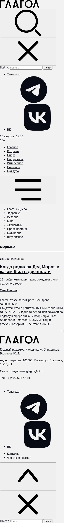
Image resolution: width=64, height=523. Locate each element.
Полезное (13, 167)
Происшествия (17, 228)
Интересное (15, 163)
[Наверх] (28, 477)
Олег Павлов (8, 290)
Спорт (11, 155)
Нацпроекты (15, 159)
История (12, 217)
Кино (10, 220)
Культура (13, 171)
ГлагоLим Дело (17, 209)
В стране (13, 151)
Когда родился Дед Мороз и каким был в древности (29, 269)
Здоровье (13, 212)
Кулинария (14, 233)
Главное (12, 147)
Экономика (14, 225)
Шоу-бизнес (15, 236)
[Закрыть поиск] (28, 51)
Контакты (13, 453)
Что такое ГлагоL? (19, 457)
